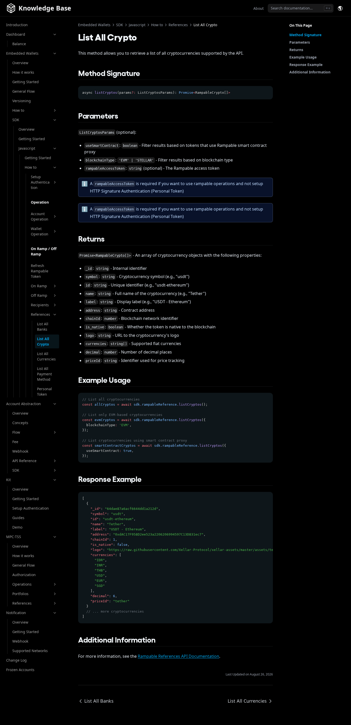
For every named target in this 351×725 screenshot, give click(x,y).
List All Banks (42, 326)
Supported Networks (30, 650)
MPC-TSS (13, 536)
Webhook (20, 451)
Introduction (17, 24)
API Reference (24, 460)
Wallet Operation (39, 231)
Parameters (299, 42)
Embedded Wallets (22, 53)
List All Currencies (46, 356)
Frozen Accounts (20, 669)
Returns (296, 49)
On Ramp (39, 285)
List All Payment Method (44, 374)
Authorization (24, 574)
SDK (15, 119)
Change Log (16, 660)
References (40, 314)
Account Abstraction (23, 403)
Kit (8, 479)
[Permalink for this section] (145, 72)
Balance (19, 43)
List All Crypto (43, 341)
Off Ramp (39, 295)
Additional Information (309, 72)
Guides (18, 517)
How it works (23, 72)
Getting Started (25, 81)
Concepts (20, 422)
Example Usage (303, 57)
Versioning (21, 100)
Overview (20, 62)
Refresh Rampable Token (39, 271)
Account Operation (39, 216)
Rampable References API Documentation (178, 656)
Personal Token (44, 391)
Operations (22, 584)
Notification (16, 612)
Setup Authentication (40, 182)
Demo (17, 527)
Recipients (40, 304)
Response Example (305, 64)
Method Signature (305, 34)
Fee (15, 441)
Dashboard (15, 34)
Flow (16, 432)
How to (18, 110)
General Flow (23, 91)
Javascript (27, 148)
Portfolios (20, 593)
